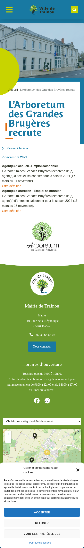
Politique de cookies (40, 542)
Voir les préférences (42, 534)
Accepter (42, 512)
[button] (78, 470)
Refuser (42, 523)
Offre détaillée (11, 186)
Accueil (13, 89)
